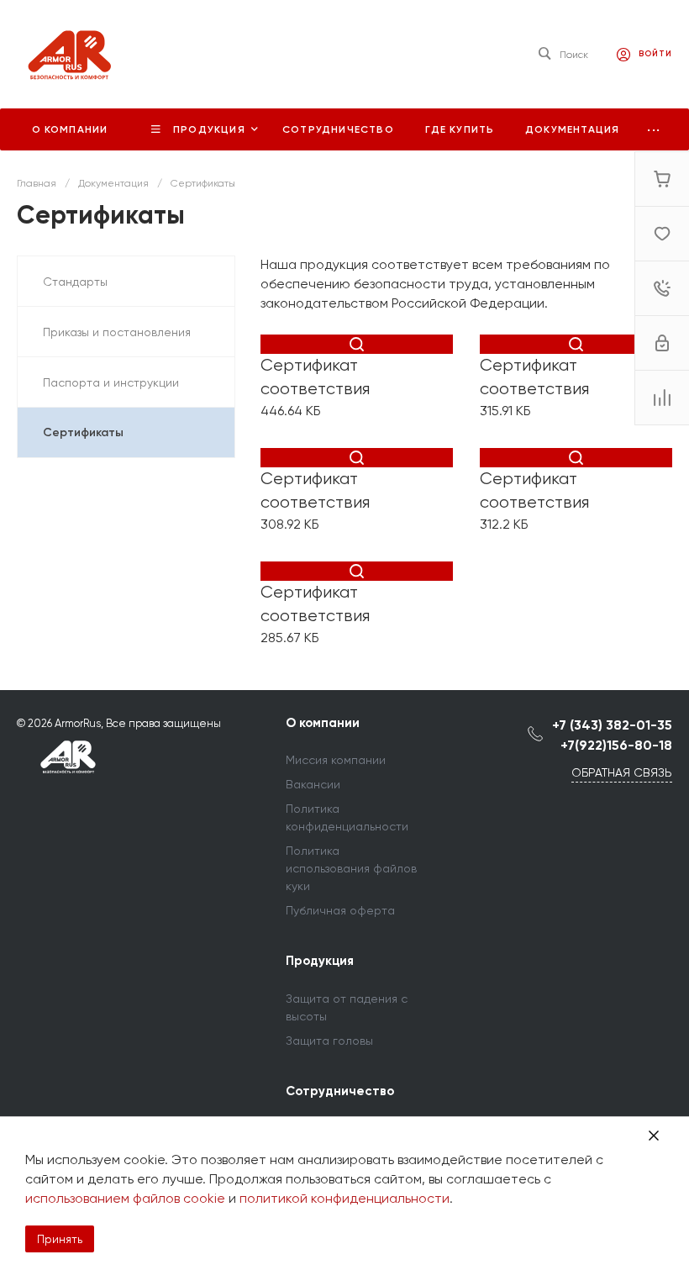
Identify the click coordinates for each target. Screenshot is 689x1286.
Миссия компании (336, 760)
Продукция (320, 960)
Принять (59, 1239)
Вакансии (313, 784)
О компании (323, 722)
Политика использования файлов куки (351, 868)
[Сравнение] (662, 397)
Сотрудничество (340, 1091)
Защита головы (329, 1040)
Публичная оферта (340, 910)
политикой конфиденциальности (344, 1198)
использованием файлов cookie (125, 1198)
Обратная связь (621, 772)
